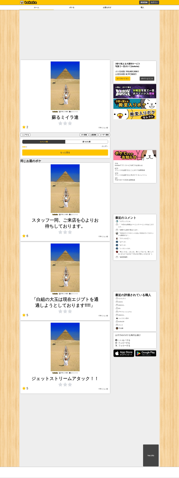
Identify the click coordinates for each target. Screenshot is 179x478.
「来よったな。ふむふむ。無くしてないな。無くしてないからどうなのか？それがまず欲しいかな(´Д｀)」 (136, 253)
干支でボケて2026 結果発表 (125, 179)
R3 (119, 308)
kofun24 (121, 321)
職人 (142, 7)
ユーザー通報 (104, 135)
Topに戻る (150, 455)
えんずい (105, 146)
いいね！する (123, 340)
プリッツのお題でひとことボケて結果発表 (130, 169)
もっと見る (65, 152)
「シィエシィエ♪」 (124, 248)
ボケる (71, 7)
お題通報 (93, 135)
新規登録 (144, 2)
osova (120, 302)
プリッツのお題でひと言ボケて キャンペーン (131, 174)
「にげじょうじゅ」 (125, 221)
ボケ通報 (84, 135)
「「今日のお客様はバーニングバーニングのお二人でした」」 (136, 226)
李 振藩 (120, 328)
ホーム (36, 7)
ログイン (154, 2)
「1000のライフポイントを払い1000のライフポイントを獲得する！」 (136, 234)
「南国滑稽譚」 (123, 257)
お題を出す (107, 7)
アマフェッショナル (125, 312)
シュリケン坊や (123, 318)
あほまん (121, 305)
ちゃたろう (122, 298)
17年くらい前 (103, 128)
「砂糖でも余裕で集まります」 (128, 230)
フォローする (123, 343)
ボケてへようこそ (147, 78)
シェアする (25, 135)
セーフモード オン (123, 78)
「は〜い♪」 (122, 242)
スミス (120, 325)
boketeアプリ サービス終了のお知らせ (129, 164)
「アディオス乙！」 (125, 238)
